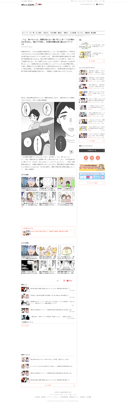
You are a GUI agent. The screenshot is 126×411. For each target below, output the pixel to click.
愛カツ (30, 46)
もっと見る (48, 385)
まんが (88, 1)
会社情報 (37, 397)
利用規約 (43, 397)
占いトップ (25, 32)
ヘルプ (74, 394)
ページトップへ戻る (91, 183)
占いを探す (39, 32)
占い (92, 1)
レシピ (79, 1)
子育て (72, 1)
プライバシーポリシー (53, 397)
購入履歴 (93, 32)
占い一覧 (31, 32)
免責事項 (82, 397)
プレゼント (96, 1)
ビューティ (84, 1)
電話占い (60, 32)
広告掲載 (88, 397)
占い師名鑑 (73, 32)
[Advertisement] (63, 18)
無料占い (66, 32)
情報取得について (74, 397)
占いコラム (80, 32)
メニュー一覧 (101, 1)
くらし (75, 1)
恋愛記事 (87, 32)
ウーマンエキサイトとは (56, 394)
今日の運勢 (53, 32)
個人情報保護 (64, 397)
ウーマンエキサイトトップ (87, 4)
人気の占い (46, 32)
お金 (26, 325)
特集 (80, 39)
